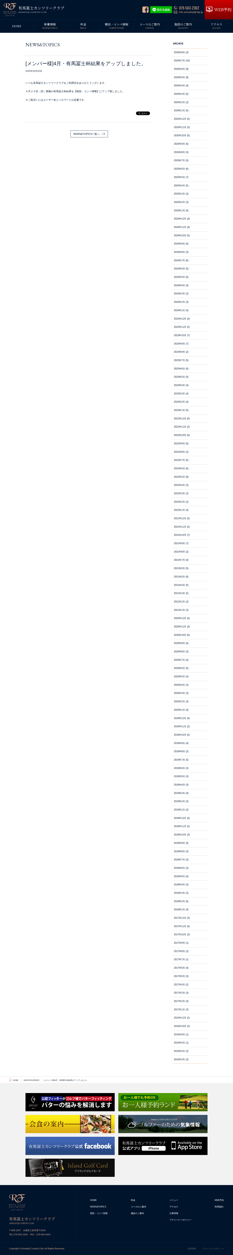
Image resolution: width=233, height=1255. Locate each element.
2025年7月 (179, 160)
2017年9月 (179, 942)
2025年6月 (179, 168)
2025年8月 (179, 152)
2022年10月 (180, 435)
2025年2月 (179, 202)
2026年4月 (179, 85)
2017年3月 (179, 992)
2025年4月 (179, 185)
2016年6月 (179, 1042)
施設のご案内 (137, 1213)
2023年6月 (179, 368)
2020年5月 (179, 676)
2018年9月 (179, 843)
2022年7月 (179, 460)
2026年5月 (179, 77)
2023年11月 (180, 327)
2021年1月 (179, 610)
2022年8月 (179, 452)
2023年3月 (179, 393)
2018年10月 (180, 834)
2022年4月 (179, 485)
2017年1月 (179, 1009)
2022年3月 (179, 493)
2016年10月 (180, 1026)
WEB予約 (219, 1200)
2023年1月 (179, 410)
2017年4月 (179, 984)
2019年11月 (180, 726)
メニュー (173, 1200)
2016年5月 (179, 1051)
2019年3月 (179, 793)
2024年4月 (179, 285)
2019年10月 (180, 734)
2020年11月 (180, 626)
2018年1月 (179, 909)
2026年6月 (179, 69)
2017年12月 (180, 918)
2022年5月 (179, 476)
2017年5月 (179, 976)
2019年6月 (179, 768)
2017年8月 (179, 951)
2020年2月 (179, 701)
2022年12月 (180, 418)
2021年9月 (179, 543)
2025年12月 (180, 119)
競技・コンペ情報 (99, 1213)
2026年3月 (179, 94)
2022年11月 (180, 426)
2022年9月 (179, 443)
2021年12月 (180, 518)
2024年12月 (180, 218)
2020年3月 (179, 693)
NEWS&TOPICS (98, 1206)
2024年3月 (179, 293)
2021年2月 (179, 601)
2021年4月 (179, 585)
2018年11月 (180, 826)
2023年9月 (179, 343)
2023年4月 (179, 385)
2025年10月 (180, 135)
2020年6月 (179, 668)
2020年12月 (180, 618)
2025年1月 (179, 210)
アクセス (173, 1206)
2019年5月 (179, 776)
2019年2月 (179, 801)
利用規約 (219, 1206)
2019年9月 (179, 743)
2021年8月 (179, 551)
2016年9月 (179, 1034)
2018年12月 (180, 818)
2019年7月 (179, 759)
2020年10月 (180, 635)
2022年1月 (179, 510)
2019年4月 (179, 784)
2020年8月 (179, 651)
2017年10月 (180, 934)
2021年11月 (180, 526)
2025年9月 (179, 143)
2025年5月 (179, 177)
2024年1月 (179, 310)
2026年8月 (179, 52)
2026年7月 (179, 60)
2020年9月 (179, 643)
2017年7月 (179, 959)
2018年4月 (179, 884)
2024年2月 (179, 302)
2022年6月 (179, 468)
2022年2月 (179, 501)
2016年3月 (179, 1059)
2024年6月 (179, 268)
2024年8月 (179, 252)
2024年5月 (179, 277)
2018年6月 (179, 868)
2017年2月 (179, 1001)
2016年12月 (180, 1017)
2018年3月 (179, 893)
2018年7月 (179, 859)
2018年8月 (179, 851)
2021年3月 (179, 593)
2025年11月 (180, 127)
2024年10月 (180, 235)
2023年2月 (179, 401)
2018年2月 (179, 901)
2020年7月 (179, 660)
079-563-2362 (21, 1234)
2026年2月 (179, 102)
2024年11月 (180, 227)
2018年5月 (179, 876)
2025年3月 (179, 193)
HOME (93, 1200)
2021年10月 (180, 535)
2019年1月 (179, 809)
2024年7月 (179, 260)
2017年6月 (179, 967)
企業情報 (173, 1213)
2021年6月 (179, 568)
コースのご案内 (138, 1206)
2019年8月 (179, 751)
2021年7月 (179, 560)
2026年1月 (179, 110)
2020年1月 (179, 709)
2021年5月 (179, 576)
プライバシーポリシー (180, 1220)
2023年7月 (179, 360)
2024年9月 (179, 243)
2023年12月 (180, 318)
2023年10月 (180, 335)
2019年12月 (180, 718)
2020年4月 (179, 685)
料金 (133, 1200)
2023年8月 (179, 352)
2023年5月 (179, 376)
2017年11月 (180, 926)
